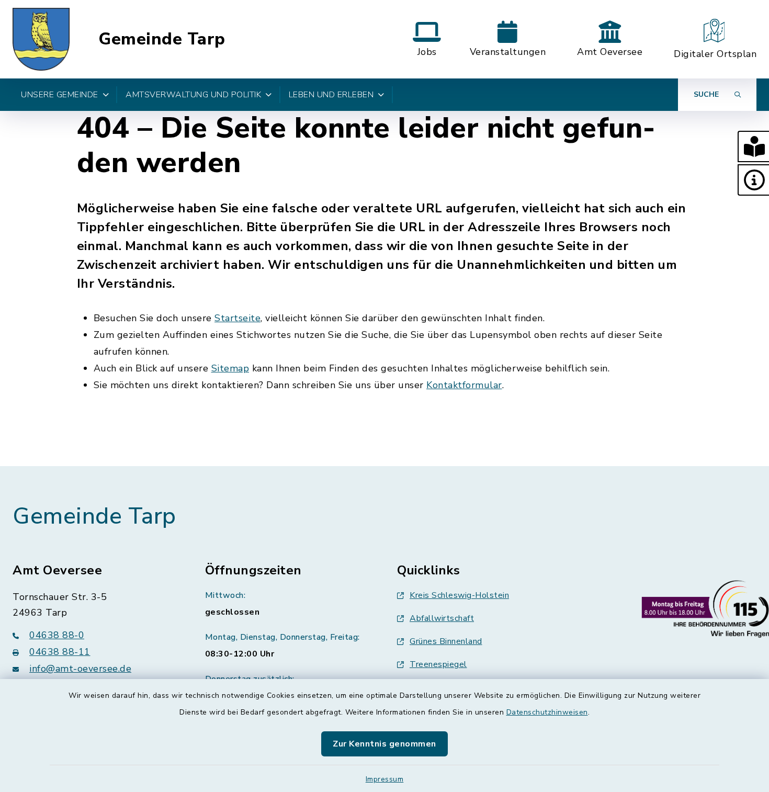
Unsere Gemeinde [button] (59, 94)
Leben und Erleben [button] (331, 94)
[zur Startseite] (41, 39)
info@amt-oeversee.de (80, 668)
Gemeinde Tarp (161, 39)
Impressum (385, 779)
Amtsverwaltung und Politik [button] (193, 94)
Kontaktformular (464, 385)
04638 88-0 (56, 635)
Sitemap (230, 368)
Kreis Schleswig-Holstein (459, 595)
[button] (753, 146)
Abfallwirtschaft (442, 618)
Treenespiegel (438, 664)
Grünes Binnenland (446, 641)
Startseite (237, 318)
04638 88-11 (60, 652)
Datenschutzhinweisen (547, 712)
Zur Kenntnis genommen (384, 744)
